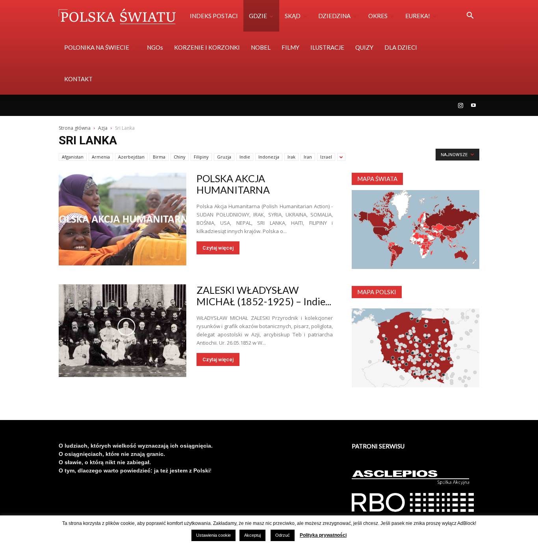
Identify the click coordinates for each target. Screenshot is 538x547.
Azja (103, 128)
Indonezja (268, 157)
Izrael (326, 157)
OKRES (378, 15)
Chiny (180, 157)
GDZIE (258, 15)
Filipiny (201, 157)
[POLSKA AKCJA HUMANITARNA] (122, 219)
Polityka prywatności (323, 535)
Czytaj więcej (218, 248)
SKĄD (293, 15)
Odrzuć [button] (282, 535)
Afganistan (72, 157)
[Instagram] (460, 105)
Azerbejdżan (131, 157)
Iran (308, 157)
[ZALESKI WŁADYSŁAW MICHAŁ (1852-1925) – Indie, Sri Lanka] (122, 330)
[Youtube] (473, 105)
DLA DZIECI (400, 47)
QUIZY (364, 47)
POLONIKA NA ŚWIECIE (96, 47)
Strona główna (75, 128)
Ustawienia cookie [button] (213, 535)
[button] (469, 16)
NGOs (155, 47)
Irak (291, 157)
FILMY (290, 47)
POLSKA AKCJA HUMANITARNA (233, 184)
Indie (244, 157)
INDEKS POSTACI (214, 15)
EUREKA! (417, 15)
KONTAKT (78, 78)
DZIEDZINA (334, 15)
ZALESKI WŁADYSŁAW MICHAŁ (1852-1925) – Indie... (264, 295)
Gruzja (224, 157)
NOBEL (261, 47)
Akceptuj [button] (252, 535)
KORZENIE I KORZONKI (207, 47)
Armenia (101, 157)
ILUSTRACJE (327, 47)
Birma (159, 157)
